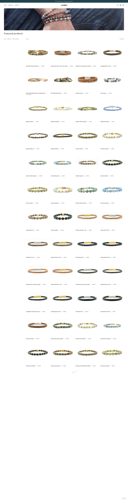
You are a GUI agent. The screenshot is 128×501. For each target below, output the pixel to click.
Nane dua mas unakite (105, 365)
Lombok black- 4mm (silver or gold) (33, 311)
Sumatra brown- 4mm (30, 257)
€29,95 (86, 148)
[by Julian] (64, 5)
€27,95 (37, 121)
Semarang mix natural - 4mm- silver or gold (59, 66)
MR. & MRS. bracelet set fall (56, 93)
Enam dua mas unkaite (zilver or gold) (83, 365)
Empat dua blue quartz (105, 121)
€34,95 (71, 66)
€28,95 (115, 66)
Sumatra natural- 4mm (105, 230)
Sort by (27, 38)
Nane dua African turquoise (81, 203)
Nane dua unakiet (29, 203)
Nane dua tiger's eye (30, 230)
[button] (17, 5)
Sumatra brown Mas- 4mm (56, 257)
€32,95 (110, 93)
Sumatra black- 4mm (79, 257)
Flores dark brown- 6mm (105, 311)
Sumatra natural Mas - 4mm (81, 230)
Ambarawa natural (79, 93)
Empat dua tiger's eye (30, 148)
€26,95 (94, 66)
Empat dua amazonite (55, 121)
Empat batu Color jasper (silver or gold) (83, 66)
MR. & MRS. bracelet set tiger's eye (32, 66)
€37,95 (87, 93)
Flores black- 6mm (79, 311)
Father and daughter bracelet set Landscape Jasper (35, 93)
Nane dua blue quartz (105, 203)
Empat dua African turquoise (81, 121)
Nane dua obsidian (54, 230)
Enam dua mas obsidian (30, 365)
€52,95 (65, 93)
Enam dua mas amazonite (80, 338)
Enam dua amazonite (105, 148)
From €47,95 (28, 94)
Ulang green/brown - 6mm (106, 66)
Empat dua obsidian (54, 148)
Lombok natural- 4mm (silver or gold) (33, 284)
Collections (9, 38)
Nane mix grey (103, 93)
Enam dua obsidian (104, 175)
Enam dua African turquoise (31, 175)
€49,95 (43, 66)
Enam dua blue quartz (55, 175)
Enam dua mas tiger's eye (55, 365)
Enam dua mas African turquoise (57, 338)
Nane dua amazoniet (55, 203)
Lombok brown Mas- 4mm (106, 284)
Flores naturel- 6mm (30, 338)
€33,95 (37, 203)
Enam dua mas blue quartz (106, 338)
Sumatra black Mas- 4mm (105, 257)
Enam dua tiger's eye (79, 175)
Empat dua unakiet (29, 121)
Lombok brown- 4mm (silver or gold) (83, 284)
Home (5, 38)
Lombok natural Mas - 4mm (56, 284)
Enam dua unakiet (79, 148)
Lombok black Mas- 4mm (55, 311)
